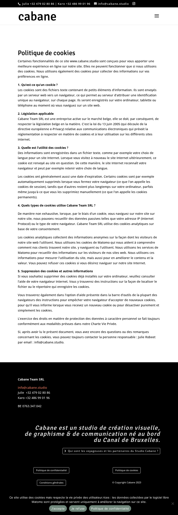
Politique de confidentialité (51, 470)
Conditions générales (51, 482)
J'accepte (58, 508)
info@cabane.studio (32, 387)
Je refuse (78, 508)
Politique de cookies (126, 470)
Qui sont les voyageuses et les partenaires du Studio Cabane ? (113, 451)
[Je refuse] (172, 503)
